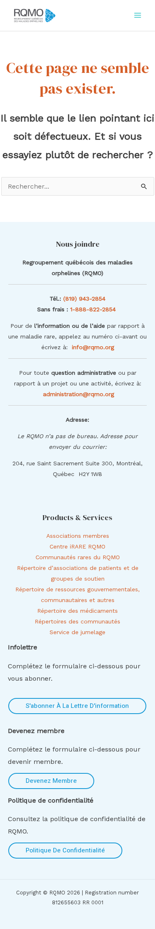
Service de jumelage (77, 632)
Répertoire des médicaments (77, 610)
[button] (77, 706)
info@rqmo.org (93, 347)
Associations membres (77, 535)
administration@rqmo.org (78, 394)
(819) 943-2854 (84, 298)
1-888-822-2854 (94, 309)
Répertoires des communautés (77, 621)
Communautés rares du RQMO (78, 557)
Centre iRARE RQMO (77, 546)
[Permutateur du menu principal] (138, 15)
